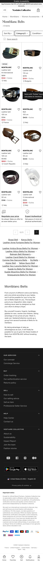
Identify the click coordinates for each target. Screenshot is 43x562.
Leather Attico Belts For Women (20, 251)
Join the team (9, 444)
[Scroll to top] (36, 232)
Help (6, 414)
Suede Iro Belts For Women (20, 269)
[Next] (27, 232)
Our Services (10, 355)
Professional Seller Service (15, 405)
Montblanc (14, 16)
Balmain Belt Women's (20, 254)
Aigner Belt (11, 263)
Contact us (8, 421)
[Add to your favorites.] (18, 67)
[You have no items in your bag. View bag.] (38, 10)
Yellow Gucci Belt (27, 263)
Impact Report (10, 441)
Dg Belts (34, 260)
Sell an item (9, 402)
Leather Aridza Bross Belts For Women (20, 248)
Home (4, 16)
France (7, 548)
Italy (24, 549)
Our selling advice (11, 398)
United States (26, 548)
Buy (5, 371)
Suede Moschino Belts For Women (20, 271)
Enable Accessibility (21, 1)
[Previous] (15, 232)
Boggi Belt (13, 239)
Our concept (9, 359)
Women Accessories (30, 16)
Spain (19, 549)
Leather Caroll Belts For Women (20, 257)
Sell (6, 391)
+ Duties (9, 78)
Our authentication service (15, 379)
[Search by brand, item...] (4, 10)
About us (7, 433)
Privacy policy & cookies (20, 485)
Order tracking (10, 375)
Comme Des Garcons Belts (14, 260)
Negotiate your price (10, 216)
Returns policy (10, 382)
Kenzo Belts (26, 239)
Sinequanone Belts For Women (21, 274)
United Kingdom (15, 548)
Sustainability (9, 437)
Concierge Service (12, 363)
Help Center (9, 417)
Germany (34, 548)
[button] (38, 10)
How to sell (8, 394)
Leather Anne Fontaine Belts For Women (21, 242)
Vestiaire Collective (14, 429)
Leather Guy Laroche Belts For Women (20, 266)
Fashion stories (10, 448)
